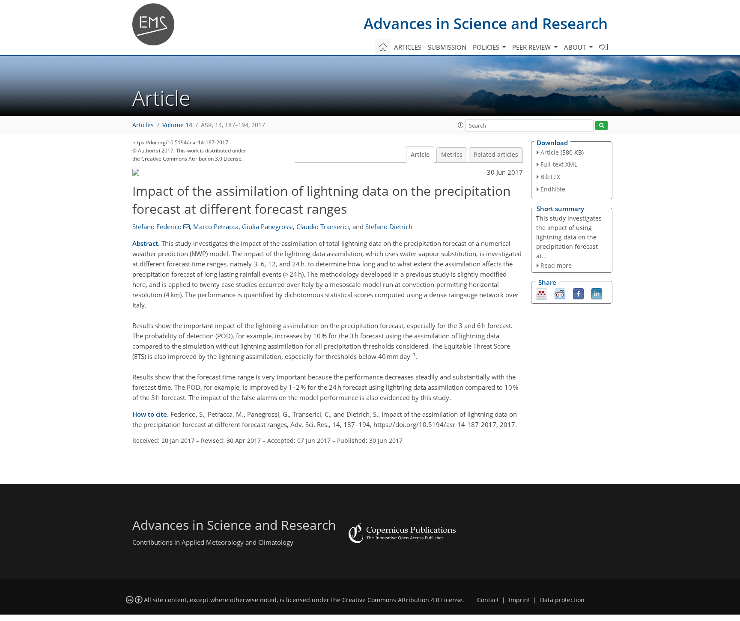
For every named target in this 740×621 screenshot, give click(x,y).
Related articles (496, 154)
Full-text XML (558, 164)
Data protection (562, 600)
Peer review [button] (532, 47)
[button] (461, 125)
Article (420, 154)
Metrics (451, 154)
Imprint (519, 600)
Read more (556, 265)
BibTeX (550, 177)
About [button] (576, 47)
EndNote (552, 189)
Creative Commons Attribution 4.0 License (402, 600)
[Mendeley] (541, 293)
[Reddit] (560, 293)
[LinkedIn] (597, 293)
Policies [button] (487, 47)
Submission (447, 47)
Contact (488, 600)
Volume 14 (177, 125)
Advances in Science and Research (486, 23)
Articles (407, 47)
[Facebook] (578, 293)
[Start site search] (601, 126)
